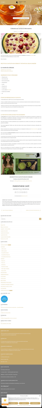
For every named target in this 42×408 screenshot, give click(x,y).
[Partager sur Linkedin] (25, 192)
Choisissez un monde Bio (5, 342)
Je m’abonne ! (5, 386)
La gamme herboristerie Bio (5, 236)
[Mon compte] (38, 2)
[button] (39, 395)
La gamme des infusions (5, 232)
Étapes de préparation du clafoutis (7, 71)
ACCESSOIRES (3, 288)
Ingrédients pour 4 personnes (6, 69)
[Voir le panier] (40, 2)
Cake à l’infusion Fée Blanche (7, 210)
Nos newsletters (4, 323)
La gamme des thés (4, 234)
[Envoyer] (40, 219)
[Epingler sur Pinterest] (23, 192)
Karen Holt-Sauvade (25, 31)
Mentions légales (4, 395)
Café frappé (16, 180)
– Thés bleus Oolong (4, 266)
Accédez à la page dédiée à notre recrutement (9, 318)
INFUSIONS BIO (4, 272)
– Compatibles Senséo (5, 252)
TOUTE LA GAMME (4, 244)
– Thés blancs (3, 264)
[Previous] (2, 15)
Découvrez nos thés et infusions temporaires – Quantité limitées (12, 307)
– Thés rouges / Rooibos (5, 268)
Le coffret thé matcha (28, 180)
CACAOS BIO (3, 276)
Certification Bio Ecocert (5, 356)
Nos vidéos (9, 323)
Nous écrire (15, 374)
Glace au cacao (21, 180)
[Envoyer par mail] (21, 192)
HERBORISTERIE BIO (4, 274)
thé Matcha (32, 55)
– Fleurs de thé (3, 270)
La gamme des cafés (4, 230)
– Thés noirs (3, 260)
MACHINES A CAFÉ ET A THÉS (6, 286)
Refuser (24, 403)
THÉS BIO (2, 258)
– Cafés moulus (3, 248)
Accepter (13, 403)
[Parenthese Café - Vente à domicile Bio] (21, 2)
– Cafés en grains (4, 250)
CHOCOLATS (3, 278)
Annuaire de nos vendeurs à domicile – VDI (8, 376)
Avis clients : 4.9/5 (4, 361)
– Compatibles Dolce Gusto (5, 256)
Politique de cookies (20, 405)
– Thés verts (3, 262)
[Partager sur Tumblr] (26, 192)
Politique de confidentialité (26, 405)
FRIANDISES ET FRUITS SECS (6, 282)
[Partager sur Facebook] (17, 192)
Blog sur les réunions (4, 226)
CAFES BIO (3, 246)
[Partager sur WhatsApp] (15, 192)
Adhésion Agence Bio (4, 359)
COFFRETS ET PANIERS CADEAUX (7, 284)
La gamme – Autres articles (5, 228)
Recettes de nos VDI (4, 238)
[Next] (40, 15)
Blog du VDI (3, 224)
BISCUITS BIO (3, 280)
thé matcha (9, 89)
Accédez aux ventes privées (5, 312)
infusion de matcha (34, 128)
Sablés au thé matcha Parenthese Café (33, 210)
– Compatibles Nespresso (5, 254)
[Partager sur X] (19, 192)
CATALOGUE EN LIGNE (5, 290)
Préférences (35, 403)
